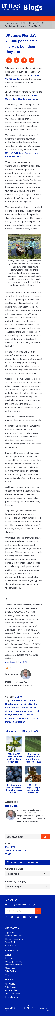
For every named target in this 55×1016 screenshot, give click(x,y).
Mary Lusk (34, 711)
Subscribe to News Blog (24, 862)
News (15, 23)
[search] (45, 836)
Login (7, 974)
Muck (7, 714)
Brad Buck (11, 805)
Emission (24, 704)
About (8, 955)
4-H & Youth (10, 945)
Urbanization (18, 722)
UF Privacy (10, 984)
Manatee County (21, 711)
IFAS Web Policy (12, 993)
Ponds (14, 714)
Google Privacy (12, 990)
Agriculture (10, 932)
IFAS (47, 1011)
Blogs (33, 7)
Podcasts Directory (14, 964)
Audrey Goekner (19, 700)
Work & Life (10, 942)
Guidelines (10, 968)
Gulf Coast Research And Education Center (21, 707)
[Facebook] (6, 917)
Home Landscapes (14, 939)
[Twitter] (12, 917)
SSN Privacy (10, 987)
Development (12, 704)
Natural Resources (14, 935)
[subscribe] (37, 911)
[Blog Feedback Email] (30, 917)
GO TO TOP (28, 1008)
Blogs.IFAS (10, 847)
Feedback (10, 958)
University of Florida (44, 1009)
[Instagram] (36, 917)
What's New (10, 971)
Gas (31, 704)
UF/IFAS (19, 697)
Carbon (31, 700)
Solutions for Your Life (15, 850)
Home (8, 23)
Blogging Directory (13, 961)
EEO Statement (12, 997)
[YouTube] (24, 917)
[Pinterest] (18, 917)
